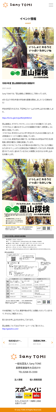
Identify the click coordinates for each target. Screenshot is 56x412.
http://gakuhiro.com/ (10, 329)
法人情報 (18, 379)
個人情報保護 (36, 379)
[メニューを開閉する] (51, 4)
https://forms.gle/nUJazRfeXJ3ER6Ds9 (17, 118)
